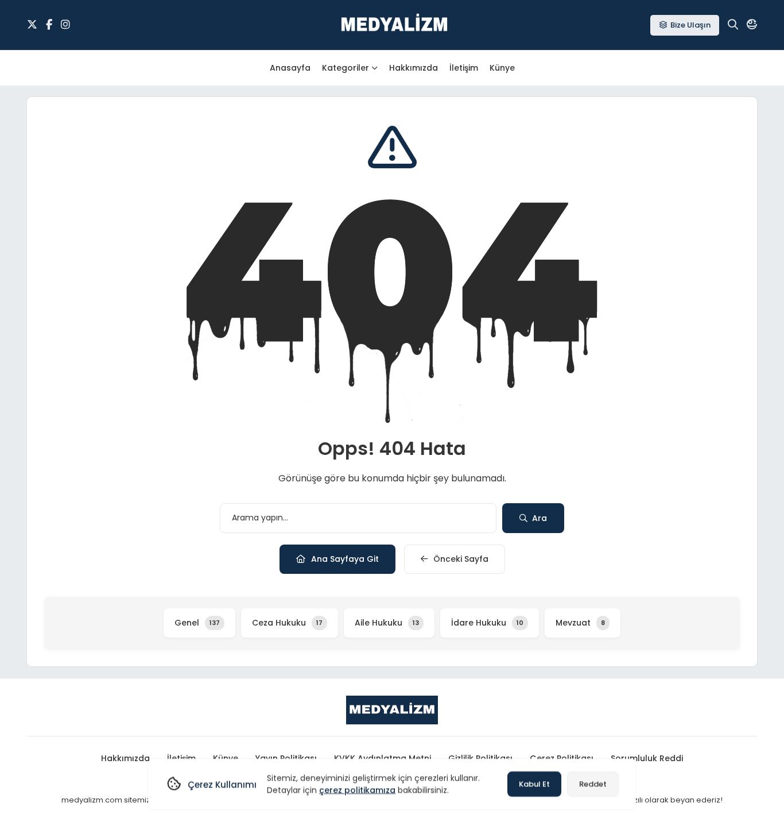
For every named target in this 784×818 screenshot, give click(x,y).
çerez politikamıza (357, 790)
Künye (502, 68)
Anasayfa (290, 68)
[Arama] (733, 25)
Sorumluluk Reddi (647, 758)
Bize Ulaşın (690, 25)
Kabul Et (534, 783)
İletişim (463, 68)
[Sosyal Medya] (32, 25)
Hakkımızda (413, 68)
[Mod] (752, 25)
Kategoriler (345, 68)
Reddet (593, 783)
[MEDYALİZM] (394, 25)
